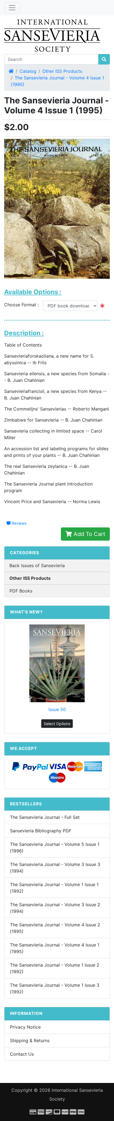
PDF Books (20, 591)
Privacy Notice (25, 1027)
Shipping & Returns (30, 1040)
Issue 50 (57, 709)
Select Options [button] (57, 723)
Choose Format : (23, 304)
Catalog (28, 71)
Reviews (19, 523)
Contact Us (22, 1054)
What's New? (26, 612)
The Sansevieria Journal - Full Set (45, 817)
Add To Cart (88, 534)
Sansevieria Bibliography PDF (40, 830)
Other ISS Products (62, 71)
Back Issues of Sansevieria (37, 565)
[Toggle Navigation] (12, 7)
